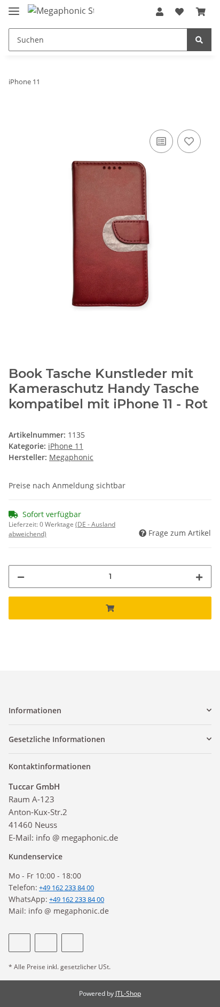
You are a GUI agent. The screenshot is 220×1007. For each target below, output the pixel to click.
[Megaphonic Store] (61, 10)
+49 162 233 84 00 (76, 899)
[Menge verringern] (21, 576)
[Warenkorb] (200, 11)
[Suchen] (199, 39)
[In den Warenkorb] (17, 115)
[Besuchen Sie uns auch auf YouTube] (46, 942)
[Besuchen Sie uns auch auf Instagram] (72, 942)
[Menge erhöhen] (199, 576)
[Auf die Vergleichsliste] (161, 141)
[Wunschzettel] (179, 11)
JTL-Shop (128, 993)
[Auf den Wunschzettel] (189, 141)
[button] (159, 11)
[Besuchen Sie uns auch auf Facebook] (19, 942)
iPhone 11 (65, 446)
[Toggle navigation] (14, 6)
